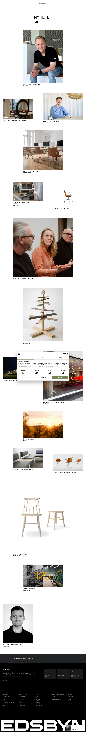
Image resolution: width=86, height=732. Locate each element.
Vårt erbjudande (39, 697)
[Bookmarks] (78, 4)
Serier (4, 703)
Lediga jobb (38, 702)
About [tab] (60, 357)
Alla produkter (6, 696)
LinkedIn (70, 699)
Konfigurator (22, 705)
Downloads (21, 699)
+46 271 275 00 (47, 675)
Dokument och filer (56, 697)
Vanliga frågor (22, 697)
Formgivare (5, 705)
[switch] (36, 373)
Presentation (5, 682)
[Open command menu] (82, 4)
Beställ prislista (22, 703)
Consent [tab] (25, 357)
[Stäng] (83, 725)
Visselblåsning (39, 703)
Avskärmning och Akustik (8, 702)
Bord (4, 699)
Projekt (48, 22)
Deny (26, 377)
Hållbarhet (38, 699)
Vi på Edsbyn (39, 700)
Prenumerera (70, 658)
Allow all (60, 377)
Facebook (70, 696)
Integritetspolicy (39, 705)
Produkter (44, 22)
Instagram (70, 697)
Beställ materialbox (56, 699)
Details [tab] (43, 357)
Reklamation (22, 700)
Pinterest (70, 700)
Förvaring (5, 700)
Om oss (37, 696)
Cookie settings (6, 680)
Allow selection (43, 377)
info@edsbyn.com (48, 676)
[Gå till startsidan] (43, 3)
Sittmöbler (5, 697)
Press (40, 22)
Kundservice (22, 696)
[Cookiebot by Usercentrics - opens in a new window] (63, 354)
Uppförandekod (39, 706)
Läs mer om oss (6, 678)
